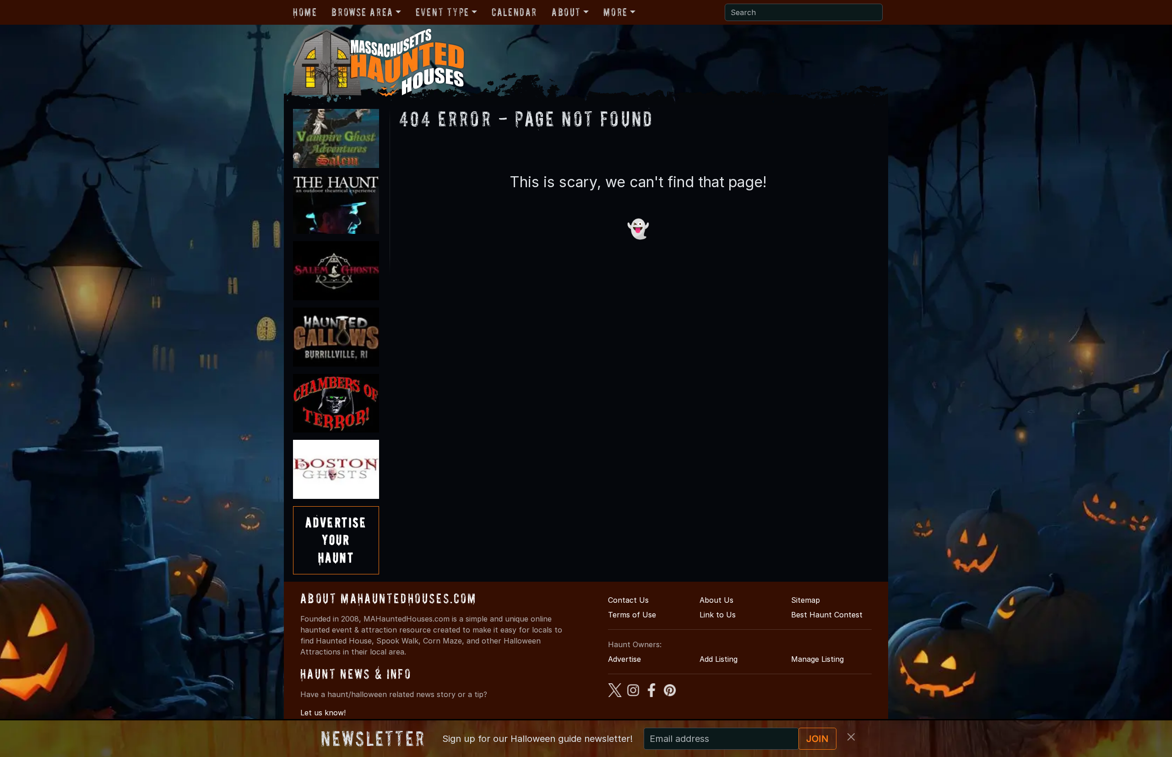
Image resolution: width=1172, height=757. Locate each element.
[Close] (851, 736)
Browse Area (362, 12)
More (615, 12)
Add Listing (719, 659)
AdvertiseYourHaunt (336, 540)
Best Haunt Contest (827, 614)
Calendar (514, 12)
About (566, 12)
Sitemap (805, 600)
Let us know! (323, 712)
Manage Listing (817, 659)
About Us (716, 600)
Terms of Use (632, 614)
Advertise (624, 659)
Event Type (442, 12)
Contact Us (628, 600)
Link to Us (718, 614)
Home (305, 12)
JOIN (817, 738)
